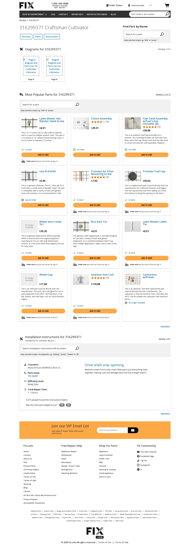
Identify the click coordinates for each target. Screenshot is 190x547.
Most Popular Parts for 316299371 (50, 94)
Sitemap (27, 484)
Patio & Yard (104, 477)
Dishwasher (66, 455)
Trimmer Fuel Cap (154, 171)
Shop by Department (33, 14)
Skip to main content (95, 2)
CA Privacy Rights (31, 469)
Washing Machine (69, 473)
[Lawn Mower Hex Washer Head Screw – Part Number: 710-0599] (29, 123)
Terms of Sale (30, 480)
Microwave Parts (117, 517)
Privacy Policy (30, 466)
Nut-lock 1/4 (99, 221)
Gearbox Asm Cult (102, 274)
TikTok (143, 460)
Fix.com (28, 445)
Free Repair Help (71, 445)
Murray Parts (70, 514)
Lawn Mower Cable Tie (154, 223)
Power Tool (104, 458)
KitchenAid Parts (151, 511)
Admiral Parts (36, 511)
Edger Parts (107, 521)
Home (26, 451)
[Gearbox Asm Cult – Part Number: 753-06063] (81, 279)
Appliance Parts (133, 517)
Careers (27, 491)
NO (68, 404)
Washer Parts (37, 517)
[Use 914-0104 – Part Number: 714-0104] (29, 176)
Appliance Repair (69, 451)
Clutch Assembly (101, 118)
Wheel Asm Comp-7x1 (50, 223)
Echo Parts (83, 511)
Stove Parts (78, 517)
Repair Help (77, 14)
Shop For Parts (108, 445)
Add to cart (43, 154)
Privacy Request (31, 499)
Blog (113, 14)
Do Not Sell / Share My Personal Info (39, 495)
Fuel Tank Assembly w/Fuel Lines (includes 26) (155, 121)
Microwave (66, 462)
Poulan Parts (83, 514)
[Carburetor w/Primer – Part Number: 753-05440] (133, 279)
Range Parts (103, 517)
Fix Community (146, 445)
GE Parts (108, 511)
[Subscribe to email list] (133, 430)
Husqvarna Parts (121, 511)
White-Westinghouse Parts (130, 514)
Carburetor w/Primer (150, 276)
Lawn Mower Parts (149, 517)
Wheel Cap (46, 274)
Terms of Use (30, 477)
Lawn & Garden (106, 455)
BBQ (101, 462)
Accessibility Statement (34, 503)
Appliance (103, 451)
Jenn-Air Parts (136, 511)
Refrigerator (67, 469)
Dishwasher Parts (151, 514)
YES (61, 404)
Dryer (63, 458)
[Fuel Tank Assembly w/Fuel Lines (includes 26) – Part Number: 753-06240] (133, 123)
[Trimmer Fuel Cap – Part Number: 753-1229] (133, 176)
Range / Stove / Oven (70, 466)
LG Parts (34, 514)
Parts (38, 36)
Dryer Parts (67, 517)
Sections (26, 36)
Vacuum (103, 466)
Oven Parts (90, 517)
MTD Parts (58, 514)
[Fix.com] (27, 5)
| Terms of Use (103, 542)
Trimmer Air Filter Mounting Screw (102, 172)
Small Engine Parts (73, 521)
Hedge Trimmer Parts (92, 521)
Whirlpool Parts (111, 514)
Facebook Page (147, 456)
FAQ (53, 14)
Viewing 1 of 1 (165, 339)
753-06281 (33, 376)
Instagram (145, 465)
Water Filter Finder (97, 14)
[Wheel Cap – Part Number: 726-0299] (29, 279)
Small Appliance (106, 473)
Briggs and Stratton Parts (66, 511)
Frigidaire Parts (96, 511)
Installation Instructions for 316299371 (53, 338)
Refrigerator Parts (52, 517)
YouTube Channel (148, 452)
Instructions (52, 36)
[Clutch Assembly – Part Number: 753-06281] (81, 123)
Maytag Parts (45, 514)
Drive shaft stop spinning (104, 365)
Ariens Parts (49, 511)
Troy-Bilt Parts (96, 514)
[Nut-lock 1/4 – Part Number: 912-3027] (81, 226)
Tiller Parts (119, 521)
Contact (63, 14)
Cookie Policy (29, 473)
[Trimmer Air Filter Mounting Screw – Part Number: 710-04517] (81, 176)
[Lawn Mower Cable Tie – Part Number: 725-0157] (133, 226)
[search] (167, 14)
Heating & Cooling (107, 469)
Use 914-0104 (47, 171)
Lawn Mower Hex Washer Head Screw (51, 119)
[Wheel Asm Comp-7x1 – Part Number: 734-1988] (29, 226)
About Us (28, 458)
